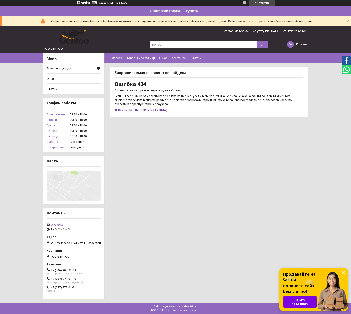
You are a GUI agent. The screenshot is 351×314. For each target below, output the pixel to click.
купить (192, 11)
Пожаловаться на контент (185, 310)
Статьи (196, 58)
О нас (163, 58)
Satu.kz (193, 306)
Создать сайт (107, 2)
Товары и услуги (138, 58)
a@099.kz (57, 224)
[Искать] (262, 44)
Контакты (178, 58)
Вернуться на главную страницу (143, 109)
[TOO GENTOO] (74, 36)
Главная (116, 58)
